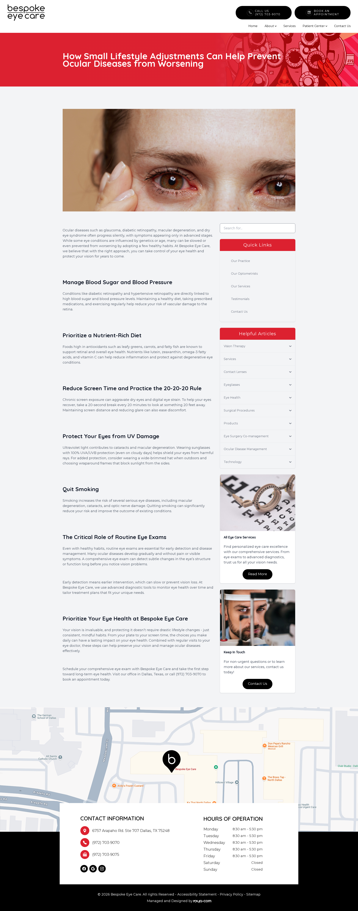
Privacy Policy (231, 894)
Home (252, 26)
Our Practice (240, 261)
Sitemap (253, 894)
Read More (257, 574)
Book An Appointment (326, 12)
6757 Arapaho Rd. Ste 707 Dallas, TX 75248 (130, 830)
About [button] (269, 26)
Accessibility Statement (197, 894)
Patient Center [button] (314, 26)
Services (289, 26)
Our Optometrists (244, 273)
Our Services (240, 286)
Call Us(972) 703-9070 (267, 12)
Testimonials (240, 299)
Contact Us (342, 26)
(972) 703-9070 (106, 842)
